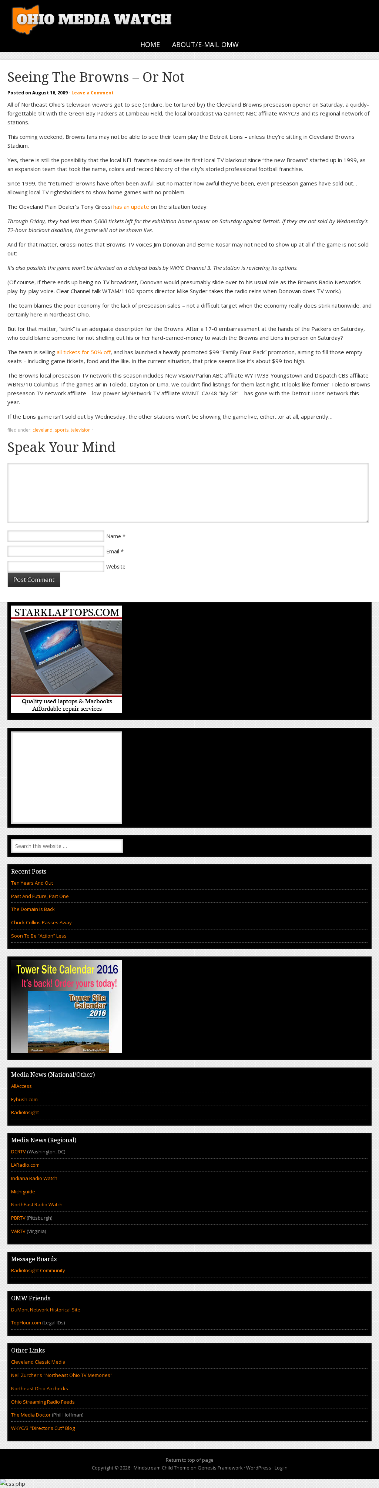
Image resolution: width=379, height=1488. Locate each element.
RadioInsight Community (38, 1270)
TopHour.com (26, 1322)
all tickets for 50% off (84, 352)
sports (61, 430)
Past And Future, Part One (40, 896)
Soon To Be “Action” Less (39, 935)
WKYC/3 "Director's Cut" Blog (43, 1428)
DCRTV (19, 1151)
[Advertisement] (66, 777)
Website (115, 566)
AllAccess (21, 1086)
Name (113, 536)
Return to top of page (190, 1460)
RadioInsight (25, 1112)
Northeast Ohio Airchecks (39, 1388)
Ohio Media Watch (92, 18)
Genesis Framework (220, 1467)
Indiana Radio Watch (34, 1178)
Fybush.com (24, 1099)
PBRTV (18, 1217)
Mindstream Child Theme (162, 1467)
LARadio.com (25, 1165)
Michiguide (23, 1191)
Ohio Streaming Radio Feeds (43, 1401)
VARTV (19, 1231)
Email (112, 551)
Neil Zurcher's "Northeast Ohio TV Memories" (62, 1375)
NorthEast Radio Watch (37, 1204)
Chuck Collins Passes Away (41, 922)
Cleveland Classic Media (38, 1361)
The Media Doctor (31, 1414)
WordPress (258, 1467)
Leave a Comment (92, 93)
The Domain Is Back (33, 909)
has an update (131, 206)
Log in (281, 1467)
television (81, 430)
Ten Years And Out (32, 882)
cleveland (43, 430)
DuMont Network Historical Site (45, 1309)
